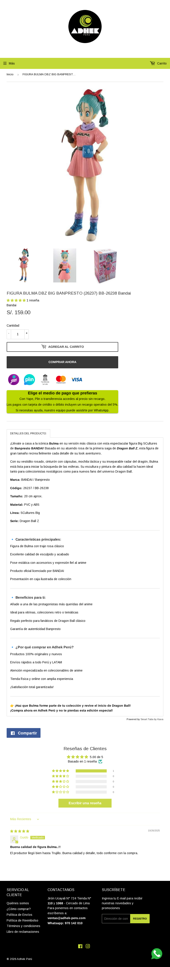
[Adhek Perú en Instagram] (88, 947)
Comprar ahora (62, 362)
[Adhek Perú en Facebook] (80, 947)
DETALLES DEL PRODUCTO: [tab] (28, 433)
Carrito (161, 63)
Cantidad (13, 325)
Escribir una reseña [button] (85, 803)
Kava (160, 719)
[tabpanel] (85, 576)
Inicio (10, 74)
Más (12, 63)
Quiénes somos (18, 903)
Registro (140, 918)
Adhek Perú (24, 959)
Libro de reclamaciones (23, 931)
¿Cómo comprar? (19, 909)
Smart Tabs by (149, 719)
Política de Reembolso (22, 920)
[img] (19, 831)
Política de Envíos (19, 914)
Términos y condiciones (23, 926)
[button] (17, 300)
